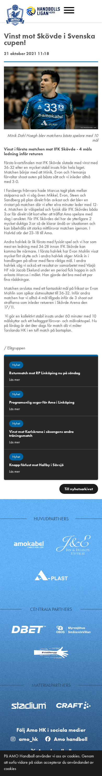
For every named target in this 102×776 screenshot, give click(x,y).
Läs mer (14, 379)
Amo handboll (72, 739)
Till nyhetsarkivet (79, 489)
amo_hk (28, 739)
